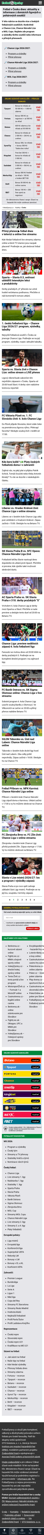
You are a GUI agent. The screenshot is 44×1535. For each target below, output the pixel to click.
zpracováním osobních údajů (25, 923)
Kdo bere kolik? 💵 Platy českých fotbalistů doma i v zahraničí (21, 463)
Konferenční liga (15, 1248)
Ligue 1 (11, 1293)
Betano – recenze (16, 1383)
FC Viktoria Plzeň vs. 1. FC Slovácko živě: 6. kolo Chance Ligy (21, 417)
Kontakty (14, 1512)
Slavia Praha (13, 1192)
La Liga (11, 1286)
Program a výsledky (17, 53)
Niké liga (11, 1297)
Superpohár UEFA (16, 1252)
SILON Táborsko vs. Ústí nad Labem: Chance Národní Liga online (18, 742)
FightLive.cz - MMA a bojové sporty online (14, 959)
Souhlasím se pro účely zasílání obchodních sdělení (22, 924)
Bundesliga (13, 1282)
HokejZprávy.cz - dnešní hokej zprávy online (15, 969)
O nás (4, 1512)
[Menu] (40, 3)
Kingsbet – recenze (17, 1405)
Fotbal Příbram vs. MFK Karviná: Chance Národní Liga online (20, 790)
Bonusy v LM (13, 1259)
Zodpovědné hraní (10, 1453)
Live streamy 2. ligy (16, 1222)
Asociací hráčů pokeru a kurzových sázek (21, 1456)
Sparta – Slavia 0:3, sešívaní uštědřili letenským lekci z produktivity (18, 280)
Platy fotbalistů (14, 1229)
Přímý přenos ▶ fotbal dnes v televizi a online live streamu (19, 233)
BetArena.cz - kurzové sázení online (15, 949)
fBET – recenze (15, 1409)
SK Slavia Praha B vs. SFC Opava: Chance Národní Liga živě (21, 553)
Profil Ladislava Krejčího (19, 1323)
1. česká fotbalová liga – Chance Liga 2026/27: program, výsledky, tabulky (21, 326)
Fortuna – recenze (16, 1376)
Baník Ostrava (14, 1199)
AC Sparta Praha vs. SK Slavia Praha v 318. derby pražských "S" (21, 599)
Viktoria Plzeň (14, 1195)
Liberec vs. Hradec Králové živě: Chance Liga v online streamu (20, 510)
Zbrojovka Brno (15, 1207)
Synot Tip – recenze (17, 1394)
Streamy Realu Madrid (18, 1308)
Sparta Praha (14, 1188)
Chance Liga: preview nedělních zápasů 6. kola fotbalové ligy (20, 645)
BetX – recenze (15, 1402)
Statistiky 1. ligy (15, 1184)
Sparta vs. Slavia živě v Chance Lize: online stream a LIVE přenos (21, 371)
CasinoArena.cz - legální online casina (16, 999)
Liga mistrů (13, 1241)
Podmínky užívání (12, 1515)
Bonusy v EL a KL (15, 1263)
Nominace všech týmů (18, 1162)
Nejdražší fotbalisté (17, 1315)
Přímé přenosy (14, 57)
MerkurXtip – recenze (18, 1398)
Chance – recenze (16, 1390)
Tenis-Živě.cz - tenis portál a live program (16, 979)
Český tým (12, 1150)
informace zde (24, 1479)
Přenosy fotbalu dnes (17, 1368)
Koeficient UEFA (15, 1267)
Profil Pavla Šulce (16, 1319)
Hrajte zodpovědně (11, 1462)
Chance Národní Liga (17, 1218)
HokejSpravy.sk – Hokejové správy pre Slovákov (16, 1037)
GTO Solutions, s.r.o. (31, 1522)
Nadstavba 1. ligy (16, 1181)
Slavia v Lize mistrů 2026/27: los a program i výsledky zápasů (21, 879)
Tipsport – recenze (16, 1379)
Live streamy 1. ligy (16, 1177)
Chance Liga (13, 1173)
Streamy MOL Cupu (17, 1214)
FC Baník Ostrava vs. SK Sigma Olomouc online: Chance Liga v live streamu (22, 692)
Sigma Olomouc (15, 1203)
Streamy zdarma (15, 1372)
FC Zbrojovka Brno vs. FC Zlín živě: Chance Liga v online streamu (21, 836)
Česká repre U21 (15, 1342)
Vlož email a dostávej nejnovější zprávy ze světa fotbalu (22, 912)
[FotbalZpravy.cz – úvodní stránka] (12, 3)
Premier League (15, 1278)
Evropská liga (14, 1244)
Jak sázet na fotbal (16, 1357)
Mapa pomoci (12, 1501)
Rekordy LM (13, 1255)
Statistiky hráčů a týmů (18, 1158)
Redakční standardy (31, 1512)
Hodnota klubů (14, 1312)
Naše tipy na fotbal (16, 1361)
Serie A (11, 1289)
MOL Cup (12, 1210)
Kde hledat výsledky (17, 1364)
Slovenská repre (15, 1338)
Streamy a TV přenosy (18, 1154)
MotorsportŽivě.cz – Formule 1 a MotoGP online (16, 989)
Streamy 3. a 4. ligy (16, 1225)
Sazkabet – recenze (17, 1387)
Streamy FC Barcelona (18, 1304)
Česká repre (13, 1334)
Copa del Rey (14, 1301)
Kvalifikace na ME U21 (18, 1345)
